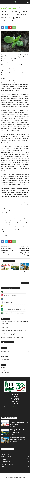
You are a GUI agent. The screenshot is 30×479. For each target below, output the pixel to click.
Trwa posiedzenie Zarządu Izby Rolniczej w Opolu (12, 337)
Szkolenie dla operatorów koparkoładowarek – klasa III (24, 272)
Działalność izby (5, 454)
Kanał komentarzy (5, 372)
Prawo (2, 466)
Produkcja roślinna (5, 461)
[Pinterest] (10, 27)
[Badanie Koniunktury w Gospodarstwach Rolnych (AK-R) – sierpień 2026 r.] (15, 266)
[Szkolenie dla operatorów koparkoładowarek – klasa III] (24, 266)
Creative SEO (23, 477)
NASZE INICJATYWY (6, 456)
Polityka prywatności (15, 474)
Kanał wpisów (4, 370)
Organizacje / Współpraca (7, 464)
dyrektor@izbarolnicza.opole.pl (18, 406)
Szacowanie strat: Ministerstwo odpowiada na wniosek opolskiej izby (23, 252)
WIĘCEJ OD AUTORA (21, 261)
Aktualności (10, 5)
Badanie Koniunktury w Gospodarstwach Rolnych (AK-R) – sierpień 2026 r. (14, 272)
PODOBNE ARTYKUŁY (9, 261)
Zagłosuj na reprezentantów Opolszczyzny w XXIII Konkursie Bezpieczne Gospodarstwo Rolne (14, 334)
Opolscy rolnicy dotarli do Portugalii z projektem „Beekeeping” (7, 251)
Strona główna (3, 5)
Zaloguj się (3, 367)
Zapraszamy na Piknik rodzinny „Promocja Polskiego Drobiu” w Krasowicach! (5, 272)
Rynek (9, 8)
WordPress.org (4, 375)
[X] (6, 27)
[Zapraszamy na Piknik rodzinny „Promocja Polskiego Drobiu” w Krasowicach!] (5, 266)
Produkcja (3, 459)
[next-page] (16, 278)
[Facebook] (2, 27)
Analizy (14, 8)
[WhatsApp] (14, 27)
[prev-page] (14, 278)
